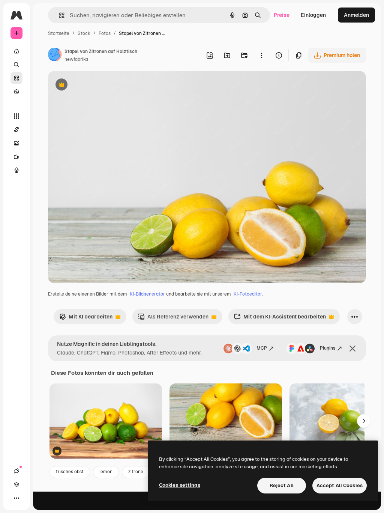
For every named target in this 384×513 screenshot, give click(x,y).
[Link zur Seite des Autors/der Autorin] (55, 55)
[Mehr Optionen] (261, 55)
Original (96, 85)
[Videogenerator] (16, 157)
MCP (261, 348)
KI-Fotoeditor (248, 294)
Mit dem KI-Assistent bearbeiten (280, 318)
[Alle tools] (16, 116)
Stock (84, 33)
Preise (282, 15)
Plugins (327, 348)
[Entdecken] (16, 92)
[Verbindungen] (16, 471)
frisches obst (70, 472)
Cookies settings (179, 485)
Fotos (105, 33)
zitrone (135, 472)
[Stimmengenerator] (16, 170)
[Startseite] (16, 51)
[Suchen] (16, 65)
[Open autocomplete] (58, 15)
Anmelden (356, 15)
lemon (105, 472)
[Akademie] (16, 484)
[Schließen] (352, 348)
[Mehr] (16, 498)
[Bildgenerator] (16, 143)
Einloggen (313, 15)
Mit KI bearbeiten (85, 318)
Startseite (58, 33)
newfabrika (76, 59)
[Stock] (16, 78)
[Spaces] (16, 130)
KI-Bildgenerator (147, 294)
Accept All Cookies (339, 485)
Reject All (282, 485)
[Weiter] (363, 421)
